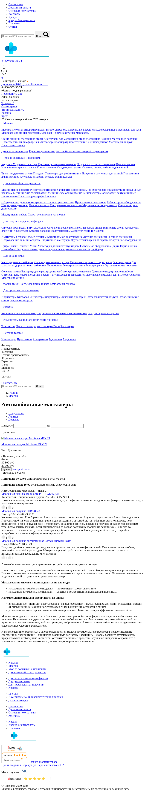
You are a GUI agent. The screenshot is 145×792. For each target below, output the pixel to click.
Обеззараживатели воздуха (101, 296)
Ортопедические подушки (121, 265)
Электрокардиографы (31, 196)
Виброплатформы (57, 129)
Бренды (13, 693)
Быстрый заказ (21, 469)
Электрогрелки (95, 265)
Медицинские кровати (15, 189)
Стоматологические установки (46, 214)
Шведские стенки (26, 249)
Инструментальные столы (66, 205)
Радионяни (55, 339)
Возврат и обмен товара (43, 761)
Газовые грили (10, 283)
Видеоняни (69, 339)
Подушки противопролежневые (96, 164)
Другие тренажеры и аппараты (89, 239)
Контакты (14, 13)
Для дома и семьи (19, 681)
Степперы (40, 236)
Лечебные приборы (73, 296)
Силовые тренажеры (13, 227)
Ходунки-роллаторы (25, 164)
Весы (56, 326)
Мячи (33, 245)
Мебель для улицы (12, 277)
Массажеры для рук (121, 141)
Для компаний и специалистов (27, 672)
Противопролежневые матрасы (57, 164)
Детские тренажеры (95, 236)
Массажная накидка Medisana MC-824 (24, 444)
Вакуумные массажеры (75, 132)
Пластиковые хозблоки (98, 274)
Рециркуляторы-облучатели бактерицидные (109, 192)
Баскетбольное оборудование (64, 236)
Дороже (13, 416)
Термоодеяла (54, 265)
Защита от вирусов (21, 300)
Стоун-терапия (99, 151)
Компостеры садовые (63, 283)
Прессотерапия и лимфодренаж (20, 141)
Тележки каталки (39, 205)
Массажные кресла (79, 129)
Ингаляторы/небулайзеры (45, 296)
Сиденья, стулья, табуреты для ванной (105, 167)
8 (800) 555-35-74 (11, 60)
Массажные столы (32, 138)
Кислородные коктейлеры (17, 262)
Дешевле (13, 419)
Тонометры (8, 326)
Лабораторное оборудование (124, 202)
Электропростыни (74, 265)
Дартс (115, 245)
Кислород (23, 296)
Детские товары (18, 700)
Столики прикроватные (59, 202)
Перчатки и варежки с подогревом (91, 262)
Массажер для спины (14, 132)
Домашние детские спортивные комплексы (63, 249)
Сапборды (97, 249)
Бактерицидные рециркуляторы (40, 271)
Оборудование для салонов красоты (23, 202)
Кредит (12, 17)
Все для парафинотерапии (103, 313)
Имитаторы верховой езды (17, 236)
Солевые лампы (11, 271)
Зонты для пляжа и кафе (34, 283)
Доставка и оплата (19, 7)
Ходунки (7, 164)
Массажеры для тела (128, 129)
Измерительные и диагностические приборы (35, 696)
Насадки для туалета (69, 167)
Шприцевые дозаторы (14, 205)
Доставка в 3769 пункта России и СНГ (24, 84)
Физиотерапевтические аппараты (50, 189)
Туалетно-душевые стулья (17, 173)
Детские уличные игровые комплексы (59, 227)
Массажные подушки (125, 138)
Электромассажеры (13, 145)
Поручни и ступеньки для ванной (102, 173)
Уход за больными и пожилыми (27, 668)
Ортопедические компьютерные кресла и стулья (30, 274)
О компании (15, 4)
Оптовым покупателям (22, 10)
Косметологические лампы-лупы (21, 313)
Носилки (50, 196)
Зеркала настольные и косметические (64, 313)
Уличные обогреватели (127, 274)
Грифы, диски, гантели (15, 245)
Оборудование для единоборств (20, 239)
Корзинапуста (6, 114)
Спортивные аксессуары (55, 239)
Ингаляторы (8, 339)
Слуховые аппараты (32, 176)
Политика (14, 23)
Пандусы (38, 173)
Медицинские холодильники (99, 205)
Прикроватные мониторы (90, 202)
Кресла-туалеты (46, 167)
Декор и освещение (72, 274)
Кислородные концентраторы (51, 262)
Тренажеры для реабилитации (63, 173)
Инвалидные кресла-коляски (18, 167)
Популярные (16, 413)
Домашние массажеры (14, 151)
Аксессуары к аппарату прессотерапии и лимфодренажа (74, 141)
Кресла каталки (125, 164)
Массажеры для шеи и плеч (44, 132)
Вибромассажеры (34, 129)
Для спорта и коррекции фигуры (28, 678)
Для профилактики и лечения (26, 684)
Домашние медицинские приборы (112, 271)
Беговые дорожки (40, 230)
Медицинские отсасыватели (30, 192)
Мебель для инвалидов (58, 176)
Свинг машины (10, 138)
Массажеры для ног (103, 129)
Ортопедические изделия (75, 271)
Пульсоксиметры (26, 326)
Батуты (31, 227)
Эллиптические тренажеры (87, 230)
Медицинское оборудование (65, 192)
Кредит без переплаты (21, 20)
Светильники (9, 196)
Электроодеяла (122, 262)
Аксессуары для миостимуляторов (58, 245)
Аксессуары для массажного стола (64, 138)
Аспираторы (40, 339)
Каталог (13, 662)
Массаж (13, 665)
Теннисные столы (113, 227)
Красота (13, 687)
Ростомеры (67, 326)
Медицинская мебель (14, 214)
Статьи (12, 26)
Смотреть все (9, 382)
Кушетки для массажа (42, 151)
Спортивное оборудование (125, 239)
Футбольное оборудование (95, 245)
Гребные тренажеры (120, 236)
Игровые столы (92, 227)
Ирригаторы (8, 296)
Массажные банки (12, 129)
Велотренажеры (61, 230)
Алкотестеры (45, 326)
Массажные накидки (98, 138)
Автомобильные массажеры (73, 151)
